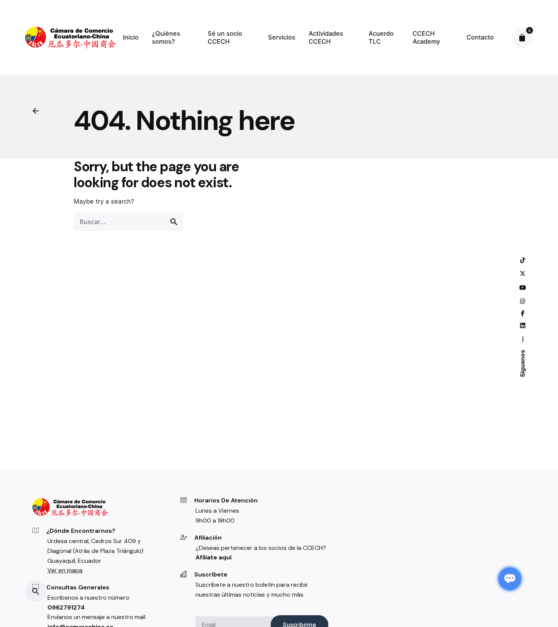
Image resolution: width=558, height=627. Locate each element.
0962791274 (66, 607)
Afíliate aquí (213, 557)
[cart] (522, 37)
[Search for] (128, 222)
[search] (174, 222)
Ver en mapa (64, 570)
